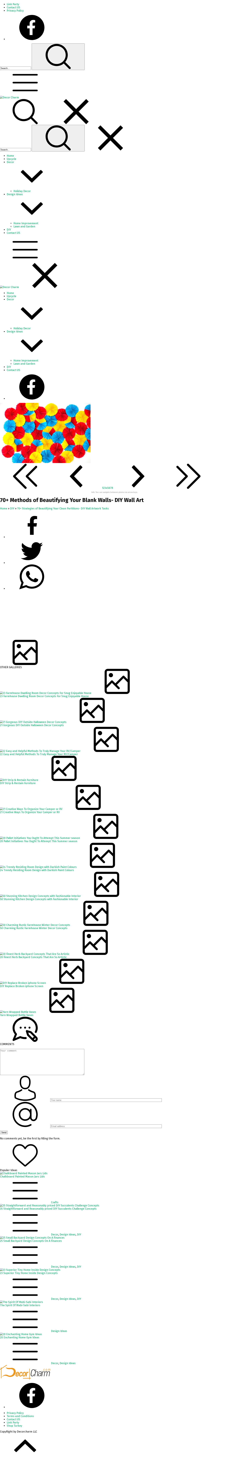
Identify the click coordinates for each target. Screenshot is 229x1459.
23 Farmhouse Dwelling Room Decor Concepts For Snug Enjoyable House (44, 696)
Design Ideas (68, 1234)
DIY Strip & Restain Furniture (18, 783)
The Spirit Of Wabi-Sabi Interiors (20, 1305)
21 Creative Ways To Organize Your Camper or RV (30, 812)
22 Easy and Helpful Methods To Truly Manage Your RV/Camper (39, 754)
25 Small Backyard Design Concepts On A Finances (31, 1240)
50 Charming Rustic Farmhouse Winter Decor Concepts (33, 928)
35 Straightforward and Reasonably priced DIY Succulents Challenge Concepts (48, 1208)
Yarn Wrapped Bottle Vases (16, 1015)
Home (3, 508)
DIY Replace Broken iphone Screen (21, 986)
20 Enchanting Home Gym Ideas (19, 1337)
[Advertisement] (100, 616)
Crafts (54, 1202)
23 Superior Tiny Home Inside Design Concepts (29, 1273)
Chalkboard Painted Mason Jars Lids (22, 1176)
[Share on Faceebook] (32, 562)
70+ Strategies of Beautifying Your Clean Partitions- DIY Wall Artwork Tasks (63, 508)
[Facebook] (32, 39)
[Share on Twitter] (32, 588)
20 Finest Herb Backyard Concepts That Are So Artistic (33, 957)
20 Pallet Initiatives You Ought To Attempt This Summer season (38, 841)
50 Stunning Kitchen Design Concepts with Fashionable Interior (39, 899)
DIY (12, 508)
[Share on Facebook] (32, 537)
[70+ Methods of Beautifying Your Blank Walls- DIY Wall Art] (45, 462)
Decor (54, 1234)
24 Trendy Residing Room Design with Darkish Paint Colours (37, 870)
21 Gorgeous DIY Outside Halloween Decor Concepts (32, 725)
